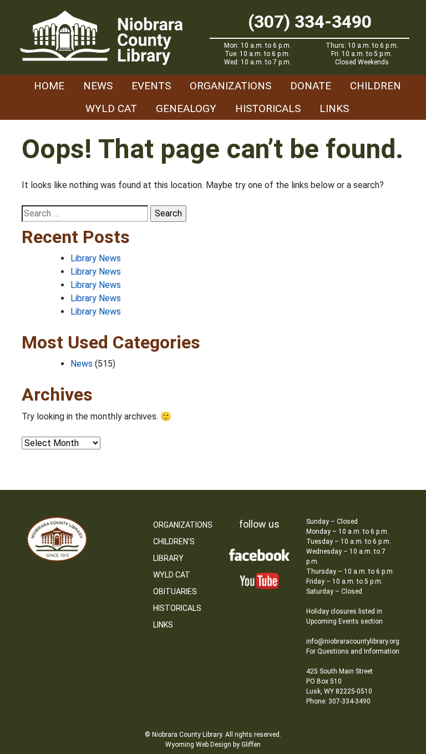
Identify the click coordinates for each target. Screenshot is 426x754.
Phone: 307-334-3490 (338, 701)
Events (151, 85)
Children (375, 85)
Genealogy (186, 108)
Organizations (230, 85)
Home (49, 85)
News (98, 85)
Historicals (268, 108)
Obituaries (175, 591)
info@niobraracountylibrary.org (352, 641)
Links (334, 108)
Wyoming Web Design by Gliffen (213, 744)
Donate (310, 85)
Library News (95, 258)
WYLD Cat (111, 108)
